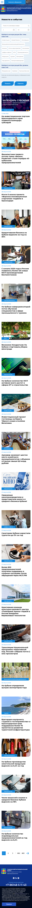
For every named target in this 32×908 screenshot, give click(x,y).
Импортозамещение (17, 60)
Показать (8, 83)
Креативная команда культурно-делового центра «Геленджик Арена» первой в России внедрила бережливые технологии (16, 611)
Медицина (5, 56)
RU (27, 2)
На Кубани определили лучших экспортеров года (14, 687)
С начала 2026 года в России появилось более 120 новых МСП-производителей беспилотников (15, 272)
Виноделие (20, 56)
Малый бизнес (15, 40)
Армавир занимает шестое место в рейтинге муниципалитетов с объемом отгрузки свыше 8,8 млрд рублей (16, 459)
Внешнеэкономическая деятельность (13, 44)
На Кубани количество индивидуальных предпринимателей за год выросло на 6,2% (14, 837)
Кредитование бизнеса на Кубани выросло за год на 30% (14, 235)
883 (23, 853)
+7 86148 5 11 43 (16, 884)
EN (30, 2)
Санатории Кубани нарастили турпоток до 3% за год (16, 534)
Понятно (9, 904)
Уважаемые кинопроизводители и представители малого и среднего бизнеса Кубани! (14, 498)
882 (18, 853)
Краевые (14, 71)
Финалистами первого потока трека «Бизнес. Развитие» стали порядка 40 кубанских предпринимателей (15, 158)
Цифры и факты (6, 52)
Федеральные (6, 71)
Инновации (25, 40)
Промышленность (23, 52)
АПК (14, 52)
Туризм (12, 56)
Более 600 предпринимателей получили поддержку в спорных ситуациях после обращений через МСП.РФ (14, 571)
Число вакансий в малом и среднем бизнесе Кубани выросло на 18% (14, 800)
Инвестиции (6, 40)
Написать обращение (15, 2)
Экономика (25, 48)
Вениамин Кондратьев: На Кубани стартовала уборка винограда (14, 347)
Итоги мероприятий (14, 48)
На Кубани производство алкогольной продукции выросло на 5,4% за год (14, 764)
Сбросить (21, 83)
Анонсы (4, 48)
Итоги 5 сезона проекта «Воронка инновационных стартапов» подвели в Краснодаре (14, 198)
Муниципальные (24, 71)
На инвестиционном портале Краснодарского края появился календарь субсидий (16, 119)
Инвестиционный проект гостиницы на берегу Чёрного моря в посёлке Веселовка (14, 420)
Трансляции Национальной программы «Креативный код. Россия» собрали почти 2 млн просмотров (16, 651)
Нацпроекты (6, 60)
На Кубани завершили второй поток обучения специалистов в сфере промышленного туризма (16, 310)
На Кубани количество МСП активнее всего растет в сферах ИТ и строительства (15, 383)
